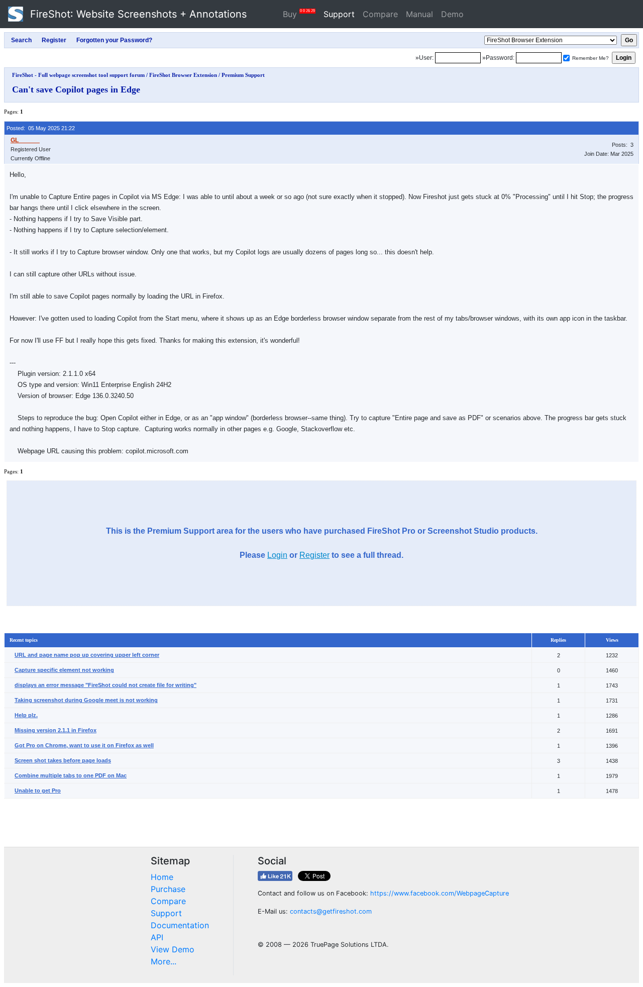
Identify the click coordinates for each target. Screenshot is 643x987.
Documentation (180, 925)
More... (163, 961)
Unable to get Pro (38, 790)
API (157, 937)
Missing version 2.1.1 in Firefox (55, 730)
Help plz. (26, 715)
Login (277, 555)
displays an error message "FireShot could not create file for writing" (105, 685)
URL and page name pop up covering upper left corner (87, 655)
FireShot (137, 14)
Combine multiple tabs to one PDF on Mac (71, 775)
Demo (452, 14)
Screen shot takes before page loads (63, 760)
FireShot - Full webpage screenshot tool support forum (78, 75)
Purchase (168, 889)
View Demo (172, 949)
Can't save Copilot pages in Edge (76, 89)
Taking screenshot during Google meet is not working (86, 700)
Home (162, 877)
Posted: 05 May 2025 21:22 (41, 128)
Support (339, 14)
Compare (380, 14)
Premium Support (243, 75)
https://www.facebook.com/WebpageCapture (439, 893)
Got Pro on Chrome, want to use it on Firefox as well (84, 745)
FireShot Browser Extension (183, 75)
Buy (299, 14)
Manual (419, 14)
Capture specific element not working (64, 670)
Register (314, 555)
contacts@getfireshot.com (331, 911)
